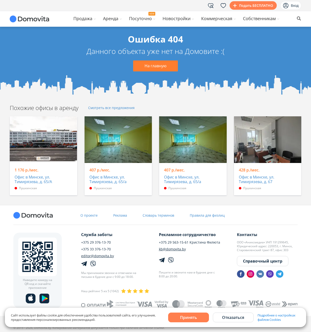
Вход (295, 5)
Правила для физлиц (207, 215)
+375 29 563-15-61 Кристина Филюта (189, 242)
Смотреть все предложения (111, 108)
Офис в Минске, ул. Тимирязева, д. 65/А (33, 179)
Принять (188, 317)
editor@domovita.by (97, 256)
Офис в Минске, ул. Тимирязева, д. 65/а (108, 179)
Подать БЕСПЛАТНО (256, 5)
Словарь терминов (158, 215)
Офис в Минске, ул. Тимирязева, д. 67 (256, 179)
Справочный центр (262, 261)
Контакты (247, 234)
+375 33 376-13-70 (96, 249)
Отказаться (233, 317)
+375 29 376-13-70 (96, 242)
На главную (155, 65)
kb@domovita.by (172, 249)
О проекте (89, 215)
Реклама (120, 215)
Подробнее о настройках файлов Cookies (276, 317)
